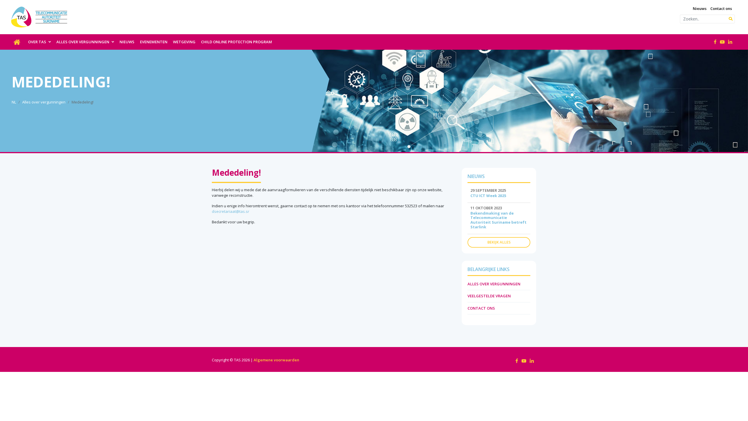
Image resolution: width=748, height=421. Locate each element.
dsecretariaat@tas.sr (230, 211)
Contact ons (721, 8)
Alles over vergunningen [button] (83, 41)
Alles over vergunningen (43, 102)
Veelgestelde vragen (489, 296)
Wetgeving (184, 41)
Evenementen (153, 41)
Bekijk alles (499, 242)
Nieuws (700, 8)
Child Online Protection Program (236, 41)
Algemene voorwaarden (276, 360)
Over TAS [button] (37, 41)
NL (14, 102)
